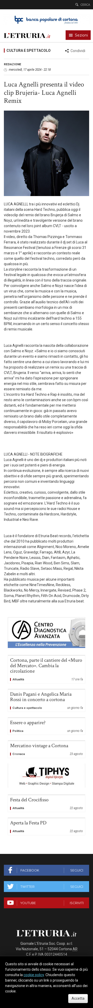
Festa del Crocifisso (46, 803)
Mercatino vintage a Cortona (46, 749)
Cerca (85, 4)
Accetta (78, 998)
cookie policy (34, 975)
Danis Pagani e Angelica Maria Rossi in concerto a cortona (46, 700)
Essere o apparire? (46, 726)
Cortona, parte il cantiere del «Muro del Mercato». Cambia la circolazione (46, 669)
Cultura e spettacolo (28, 50)
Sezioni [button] (81, 35)
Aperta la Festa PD (46, 826)
